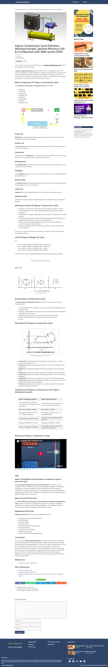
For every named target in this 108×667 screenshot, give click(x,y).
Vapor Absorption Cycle (25, 570)
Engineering (75, 2)
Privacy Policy (88, 665)
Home (16, 9)
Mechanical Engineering (35, 9)
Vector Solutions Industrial (24, 469)
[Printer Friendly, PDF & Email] (41, 580)
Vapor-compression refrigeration (28, 563)
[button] (91, 2)
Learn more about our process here (24, 661)
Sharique (77, 653)
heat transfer (34, 174)
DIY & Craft (31, 647)
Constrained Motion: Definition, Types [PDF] (27, 589)
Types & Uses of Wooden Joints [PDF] (86, 651)
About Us (104, 665)
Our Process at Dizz (54, 642)
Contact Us (51, 644)
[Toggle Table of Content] (24, 61)
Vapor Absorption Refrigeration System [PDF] (28, 590)
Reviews (85, 2)
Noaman (77, 647)
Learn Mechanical (22, 2)
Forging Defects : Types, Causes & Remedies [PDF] (89, 646)
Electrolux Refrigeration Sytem (28, 572)
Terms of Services (97, 665)
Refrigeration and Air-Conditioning (52, 9)
